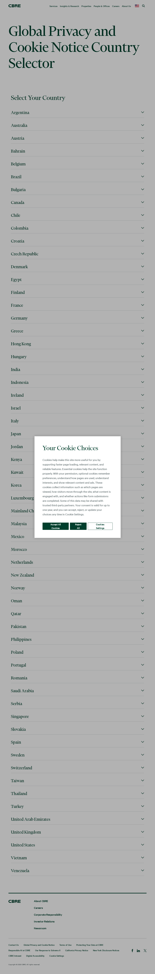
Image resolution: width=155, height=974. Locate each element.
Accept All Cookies (55, 526)
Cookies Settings (100, 526)
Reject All (78, 526)
